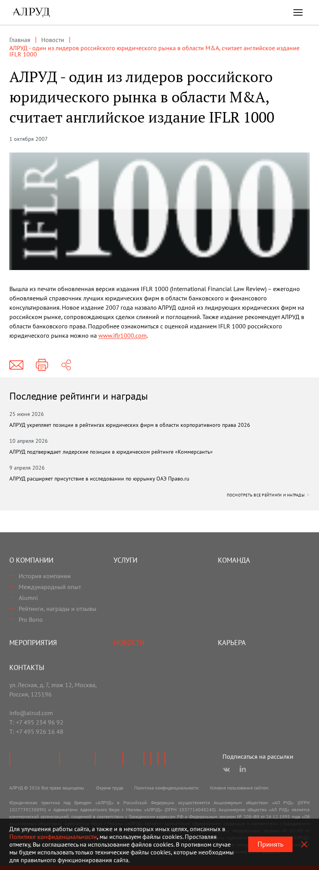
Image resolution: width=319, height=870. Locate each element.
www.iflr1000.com (122, 335)
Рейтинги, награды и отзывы (57, 608)
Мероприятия (33, 642)
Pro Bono (31, 619)
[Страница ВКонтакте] (226, 770)
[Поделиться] (66, 365)
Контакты (26, 667)
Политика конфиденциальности (166, 788)
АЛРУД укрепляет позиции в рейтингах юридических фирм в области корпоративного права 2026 (129, 424)
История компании (45, 576)
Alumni (28, 598)
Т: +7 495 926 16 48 (36, 731)
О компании (31, 560)
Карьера (232, 642)
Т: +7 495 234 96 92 (36, 722)
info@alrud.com (31, 713)
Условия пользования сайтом (239, 788)
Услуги (125, 560)
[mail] (16, 365)
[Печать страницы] (42, 365)
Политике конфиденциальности (53, 836)
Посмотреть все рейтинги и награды (266, 495)
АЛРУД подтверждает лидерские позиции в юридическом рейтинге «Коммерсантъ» (111, 451)
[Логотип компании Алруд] (31, 12)
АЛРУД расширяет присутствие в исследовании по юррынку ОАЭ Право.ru (99, 478)
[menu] (298, 12)
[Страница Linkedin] (243, 770)
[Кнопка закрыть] (304, 844)
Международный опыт (50, 587)
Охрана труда (109, 788)
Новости (129, 642)
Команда (234, 560)
